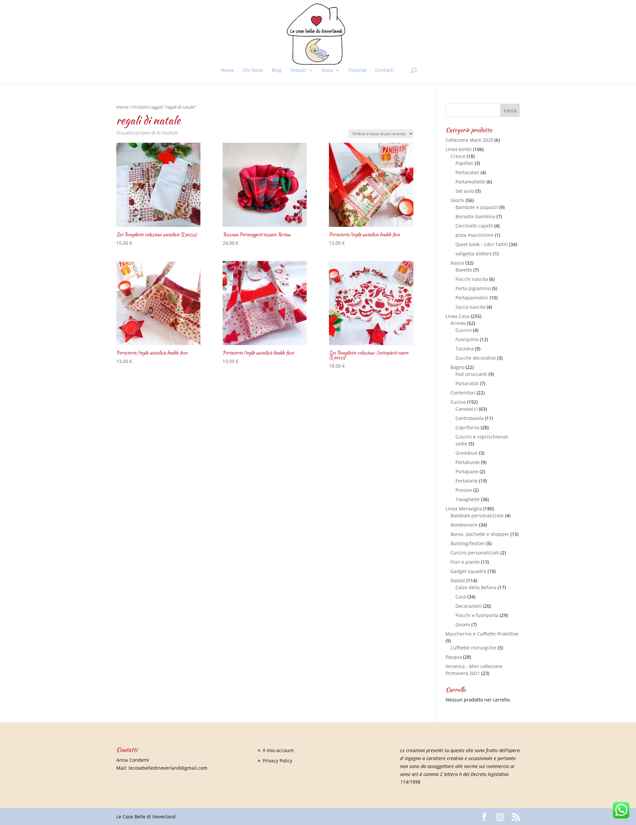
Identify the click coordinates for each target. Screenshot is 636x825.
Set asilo (464, 191)
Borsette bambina (475, 216)
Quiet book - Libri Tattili (481, 244)
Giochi (457, 200)
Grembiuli (466, 453)
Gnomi (462, 624)
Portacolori (467, 172)
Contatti (384, 70)
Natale (457, 580)
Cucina (458, 402)
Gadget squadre (468, 571)
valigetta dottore (473, 253)
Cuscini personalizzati (474, 552)
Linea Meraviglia (464, 508)
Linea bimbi (459, 149)
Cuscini (463, 330)
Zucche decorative (475, 358)
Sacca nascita (470, 307)
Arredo (458, 323)
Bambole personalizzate (477, 515)
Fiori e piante (465, 562)
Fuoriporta (467, 339)
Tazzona (464, 348)
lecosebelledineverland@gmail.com (168, 768)
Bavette (463, 270)
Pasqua (454, 657)
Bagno (457, 367)
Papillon (464, 163)
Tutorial (357, 70)
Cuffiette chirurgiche (473, 648)
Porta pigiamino (473, 288)
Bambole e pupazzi (476, 207)
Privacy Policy (277, 760)
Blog (277, 70)
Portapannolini (471, 297)
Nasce (457, 263)
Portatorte (466, 481)
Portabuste (467, 462)
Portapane (466, 471)
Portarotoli (467, 383)
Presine (463, 490)
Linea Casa (457, 316)
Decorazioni (468, 606)
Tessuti (298, 70)
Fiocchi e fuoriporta (477, 615)
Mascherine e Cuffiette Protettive (482, 634)
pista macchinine (474, 235)
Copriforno (467, 427)
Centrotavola (469, 418)
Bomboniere (464, 525)
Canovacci (466, 409)
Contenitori (462, 392)
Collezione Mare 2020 (469, 140)
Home (227, 70)
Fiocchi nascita (471, 279)
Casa (460, 596)
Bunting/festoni (467, 543)
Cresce (457, 156)
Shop (327, 70)
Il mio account (278, 750)
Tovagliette (467, 499)
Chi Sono (253, 70)
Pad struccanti (471, 374)
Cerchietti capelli (474, 226)
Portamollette (470, 182)
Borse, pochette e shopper (479, 534)
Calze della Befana (476, 587)
